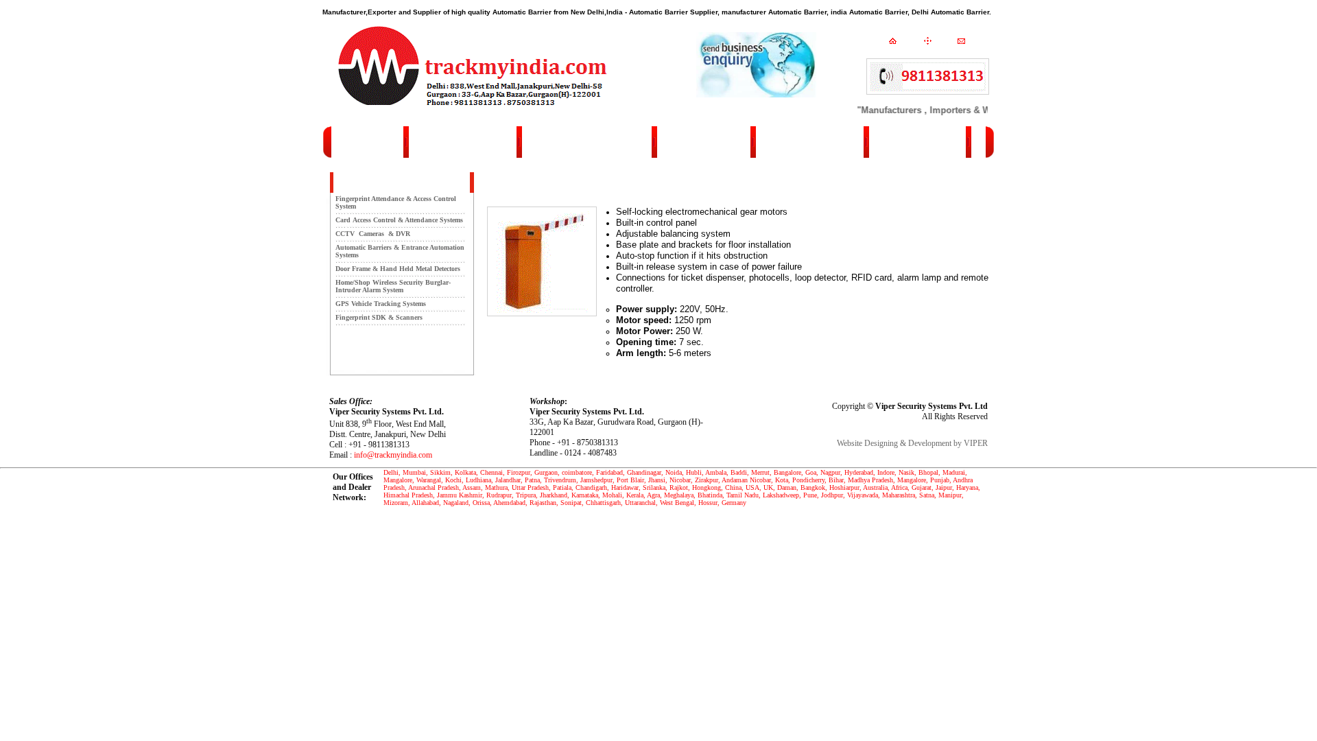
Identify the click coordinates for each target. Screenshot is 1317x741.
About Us (367, 142)
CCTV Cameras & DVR (372, 233)
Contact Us (824, 142)
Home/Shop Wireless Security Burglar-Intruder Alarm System (393, 286)
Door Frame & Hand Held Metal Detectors (397, 268)
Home (924, 142)
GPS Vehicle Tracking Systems (380, 303)
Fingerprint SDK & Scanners (379, 317)
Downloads (711, 142)
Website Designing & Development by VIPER (912, 443)
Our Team (477, 142)
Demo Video (594, 142)
